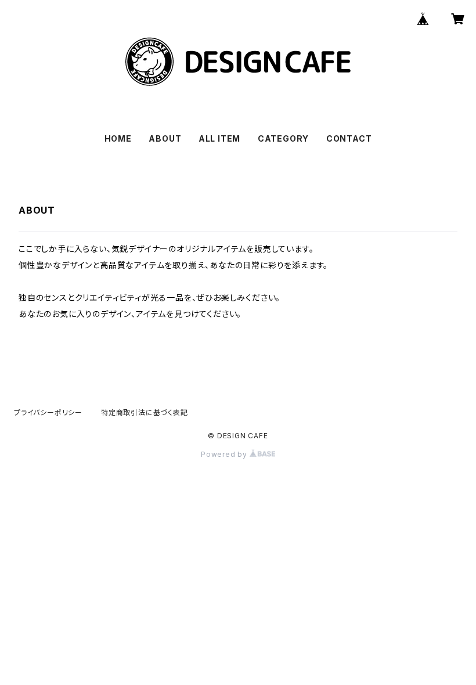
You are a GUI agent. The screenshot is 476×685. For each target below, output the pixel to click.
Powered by (225, 454)
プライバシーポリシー (48, 412)
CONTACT (349, 138)
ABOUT (165, 138)
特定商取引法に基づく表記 (144, 412)
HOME (118, 138)
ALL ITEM (219, 138)
